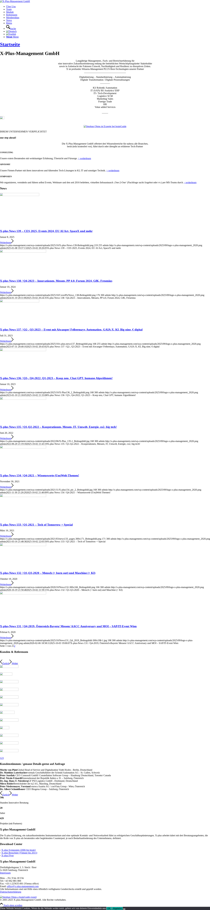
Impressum (5, 873)
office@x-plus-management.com (23, 886)
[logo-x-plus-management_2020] (15, 1)
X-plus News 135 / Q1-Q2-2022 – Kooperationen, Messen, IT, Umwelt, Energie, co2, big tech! (58, 426)
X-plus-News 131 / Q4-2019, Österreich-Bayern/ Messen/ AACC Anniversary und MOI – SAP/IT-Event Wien (68, 626)
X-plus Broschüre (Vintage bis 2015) (19, 852)
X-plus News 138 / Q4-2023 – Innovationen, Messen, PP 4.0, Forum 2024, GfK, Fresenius (56, 280)
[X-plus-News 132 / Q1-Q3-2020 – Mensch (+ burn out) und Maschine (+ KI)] (23, 545)
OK (108, 908)
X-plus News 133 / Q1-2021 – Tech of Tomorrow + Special (36, 524)
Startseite (10, 44)
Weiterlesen (5, 242)
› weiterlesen (190, 182)
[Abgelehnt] (124, 909)
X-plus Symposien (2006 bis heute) (18, 850)
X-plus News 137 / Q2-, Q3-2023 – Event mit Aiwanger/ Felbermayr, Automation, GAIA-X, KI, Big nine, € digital (71, 329)
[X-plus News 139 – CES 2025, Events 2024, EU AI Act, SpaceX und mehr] (19, 195)
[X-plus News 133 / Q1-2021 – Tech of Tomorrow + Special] (23, 496)
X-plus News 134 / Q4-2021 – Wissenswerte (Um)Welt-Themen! (39, 475)
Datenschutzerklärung (10, 892)
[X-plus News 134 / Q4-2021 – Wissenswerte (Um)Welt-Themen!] (23, 447)
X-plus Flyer (7, 855)
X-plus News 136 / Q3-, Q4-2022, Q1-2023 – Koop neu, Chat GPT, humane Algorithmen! (56, 378)
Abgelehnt (117, 908)
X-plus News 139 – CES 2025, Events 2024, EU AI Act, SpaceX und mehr (46, 231)
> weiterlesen (84, 158)
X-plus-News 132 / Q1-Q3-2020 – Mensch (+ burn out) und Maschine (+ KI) (47, 573)
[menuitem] (108, 6)
